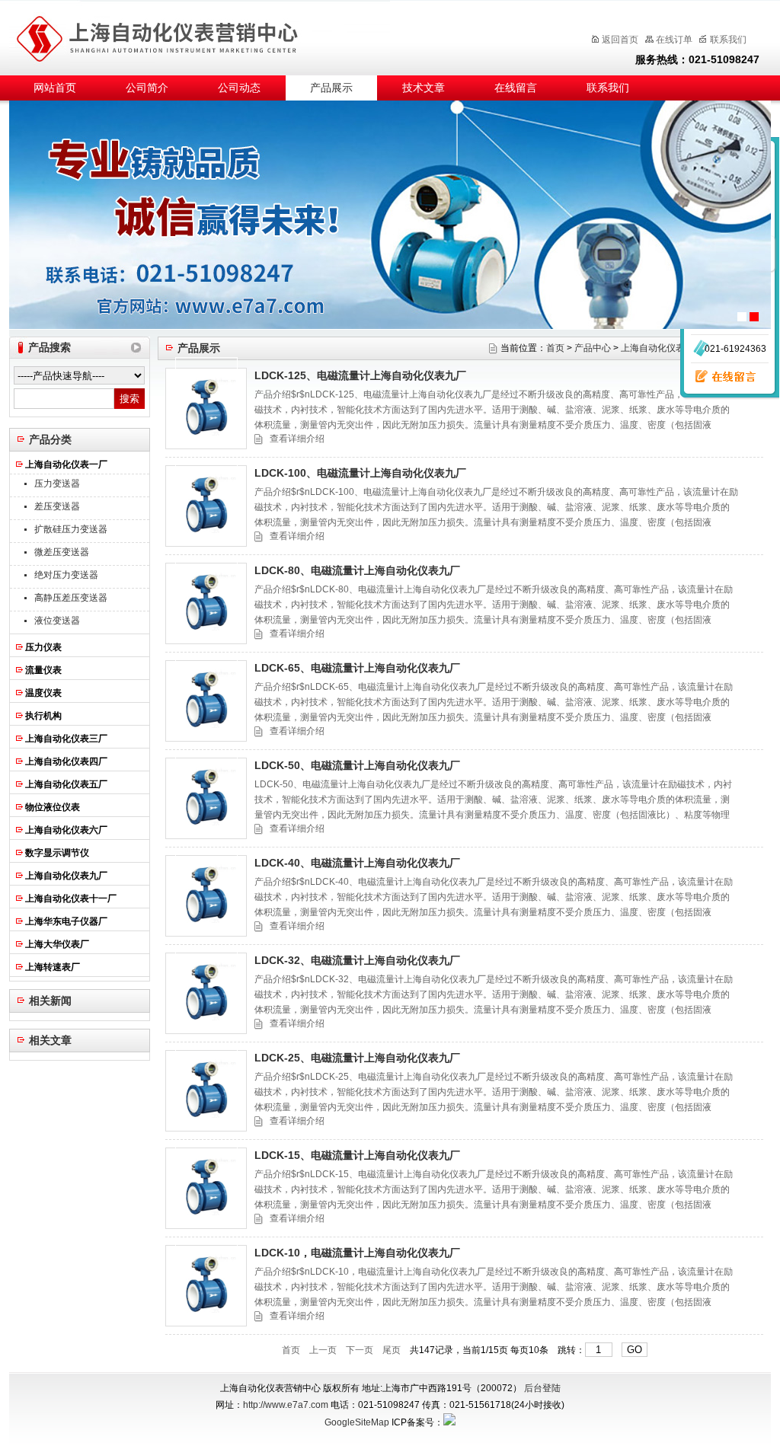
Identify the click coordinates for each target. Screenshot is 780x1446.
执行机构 (43, 715)
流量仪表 (43, 670)
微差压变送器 (61, 552)
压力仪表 (43, 647)
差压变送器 (57, 506)
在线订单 (674, 39)
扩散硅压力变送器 (70, 529)
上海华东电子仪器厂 (66, 921)
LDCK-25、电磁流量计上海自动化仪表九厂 (357, 1058)
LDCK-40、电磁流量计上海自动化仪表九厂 (357, 863)
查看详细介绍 (297, 438)
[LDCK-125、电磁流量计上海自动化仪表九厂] (206, 408)
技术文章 (423, 88)
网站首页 (55, 88)
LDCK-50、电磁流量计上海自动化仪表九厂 (357, 765)
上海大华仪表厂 (57, 944)
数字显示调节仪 (57, 852)
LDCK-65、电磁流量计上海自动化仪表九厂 (357, 668)
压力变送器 (57, 483)
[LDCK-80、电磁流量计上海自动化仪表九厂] (206, 603)
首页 (555, 348)
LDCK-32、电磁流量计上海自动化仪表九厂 (357, 960)
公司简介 (147, 88)
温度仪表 (43, 693)
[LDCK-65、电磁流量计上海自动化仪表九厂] (206, 701)
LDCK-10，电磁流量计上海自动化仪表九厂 (357, 1252)
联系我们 (728, 39)
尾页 (391, 1350)
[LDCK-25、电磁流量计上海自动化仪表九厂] (206, 1091)
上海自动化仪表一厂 (66, 464)
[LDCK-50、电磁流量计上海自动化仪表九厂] (206, 798)
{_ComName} (211, 35)
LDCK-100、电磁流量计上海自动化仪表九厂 (360, 473)
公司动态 (239, 88)
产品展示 (331, 88)
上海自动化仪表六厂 (66, 830)
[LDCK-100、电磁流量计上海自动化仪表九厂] (206, 506)
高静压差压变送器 (70, 597)
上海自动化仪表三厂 (66, 738)
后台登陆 (542, 1388)
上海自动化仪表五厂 (66, 784)
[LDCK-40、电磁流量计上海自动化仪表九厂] (206, 896)
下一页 (359, 1350)
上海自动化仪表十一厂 (71, 898)
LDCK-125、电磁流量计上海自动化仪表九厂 (360, 375)
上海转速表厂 (52, 967)
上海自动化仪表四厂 (66, 761)
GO (634, 1349)
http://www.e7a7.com (285, 1405)
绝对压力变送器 (66, 575)
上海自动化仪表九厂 (66, 875)
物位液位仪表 (52, 807)
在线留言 (515, 88)
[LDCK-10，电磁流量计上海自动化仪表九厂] (206, 1285)
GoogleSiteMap (356, 1422)
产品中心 (592, 348)
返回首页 (620, 39)
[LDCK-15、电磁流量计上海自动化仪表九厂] (206, 1188)
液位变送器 (57, 620)
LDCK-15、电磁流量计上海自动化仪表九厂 (357, 1155)
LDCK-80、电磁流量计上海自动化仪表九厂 (357, 570)
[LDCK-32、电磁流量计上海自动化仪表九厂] (206, 993)
